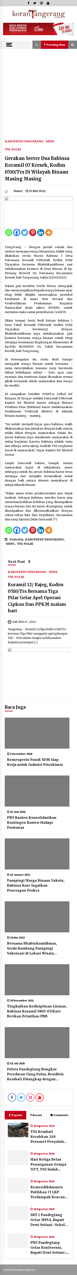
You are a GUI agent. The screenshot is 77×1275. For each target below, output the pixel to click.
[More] (48, 232)
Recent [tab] (37, 1115)
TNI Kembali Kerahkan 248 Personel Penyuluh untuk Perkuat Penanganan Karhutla (49, 1137)
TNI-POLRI (13, 149)
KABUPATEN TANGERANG (24, 141)
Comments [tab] (61, 1115)
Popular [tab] (16, 1115)
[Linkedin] (40, 232)
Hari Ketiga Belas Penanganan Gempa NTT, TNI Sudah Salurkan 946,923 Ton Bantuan (49, 1164)
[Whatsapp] (8, 232)
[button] (36, 45)
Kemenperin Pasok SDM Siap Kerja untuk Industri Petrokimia (35, 762)
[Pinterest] (32, 232)
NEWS (50, 141)
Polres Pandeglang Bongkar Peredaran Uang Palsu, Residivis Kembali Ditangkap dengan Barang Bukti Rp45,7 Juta (35, 1074)
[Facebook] (16, 232)
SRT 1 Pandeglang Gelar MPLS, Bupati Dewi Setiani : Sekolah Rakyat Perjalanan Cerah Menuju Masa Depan (49, 1220)
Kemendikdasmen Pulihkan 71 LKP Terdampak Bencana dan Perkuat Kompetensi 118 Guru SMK (48, 1192)
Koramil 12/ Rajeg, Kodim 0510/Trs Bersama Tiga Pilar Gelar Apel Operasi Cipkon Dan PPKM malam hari (37, 598)
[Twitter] (24, 232)
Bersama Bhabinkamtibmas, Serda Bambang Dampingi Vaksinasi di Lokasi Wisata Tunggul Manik (32, 948)
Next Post (16, 561)
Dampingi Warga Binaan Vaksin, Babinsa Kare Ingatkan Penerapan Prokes (35, 885)
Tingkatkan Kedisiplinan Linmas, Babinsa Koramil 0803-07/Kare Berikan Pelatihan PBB (37, 1011)
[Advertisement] (38, 89)
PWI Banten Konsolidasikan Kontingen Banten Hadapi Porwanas (31, 822)
